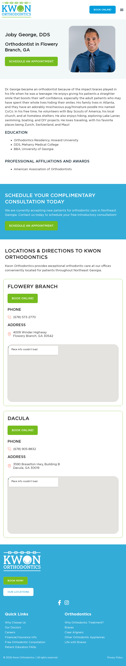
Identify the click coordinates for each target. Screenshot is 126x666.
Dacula (18, 418)
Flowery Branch (33, 286)
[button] (121, 9)
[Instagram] (66, 602)
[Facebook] (59, 602)
